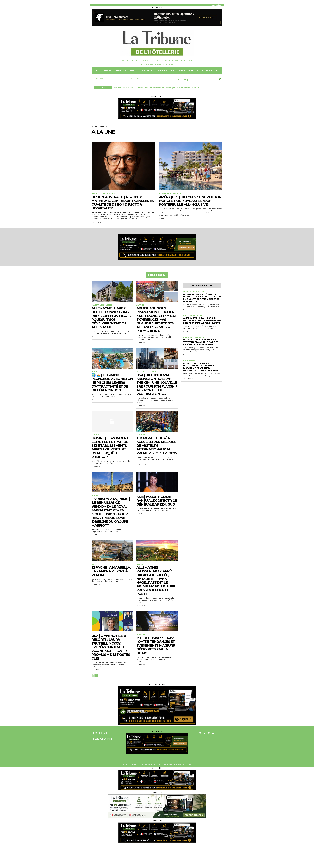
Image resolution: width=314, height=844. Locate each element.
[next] (218, 87)
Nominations (189, 361)
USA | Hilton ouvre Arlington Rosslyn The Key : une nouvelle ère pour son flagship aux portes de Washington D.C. (156, 384)
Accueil (95, 126)
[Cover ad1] (157, 724)
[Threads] (187, 80)
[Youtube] (185, 80)
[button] (208, 79)
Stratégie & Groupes (170, 193)
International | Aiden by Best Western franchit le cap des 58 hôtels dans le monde (200, 342)
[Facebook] (178, 80)
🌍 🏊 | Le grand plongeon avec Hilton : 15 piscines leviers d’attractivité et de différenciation (112, 382)
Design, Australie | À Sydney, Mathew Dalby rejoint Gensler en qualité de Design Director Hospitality (123, 202)
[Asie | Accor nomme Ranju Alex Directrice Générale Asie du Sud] (157, 482)
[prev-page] (93, 675)
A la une (140, 305)
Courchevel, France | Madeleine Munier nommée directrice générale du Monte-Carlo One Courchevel (201, 367)
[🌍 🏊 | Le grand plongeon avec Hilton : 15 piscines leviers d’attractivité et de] (112, 358)
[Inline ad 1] (157, 818)
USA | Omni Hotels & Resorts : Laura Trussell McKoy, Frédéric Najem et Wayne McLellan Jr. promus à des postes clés (111, 647)
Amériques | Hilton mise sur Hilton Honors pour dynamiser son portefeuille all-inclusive (190, 201)
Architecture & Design (103, 193)
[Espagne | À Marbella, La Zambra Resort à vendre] (112, 550)
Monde (95, 372)
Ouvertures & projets (102, 305)
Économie (140, 435)
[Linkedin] (204, 733)
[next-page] (96, 675)
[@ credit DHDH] (157, 26)
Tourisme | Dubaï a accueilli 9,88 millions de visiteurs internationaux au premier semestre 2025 (156, 445)
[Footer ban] (157, 743)
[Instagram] (181, 80)
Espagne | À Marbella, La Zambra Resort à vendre (111, 571)
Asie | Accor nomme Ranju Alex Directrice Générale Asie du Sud (156, 500)
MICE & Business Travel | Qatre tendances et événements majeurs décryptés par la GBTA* (156, 645)
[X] (183, 80)
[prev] (214, 87)
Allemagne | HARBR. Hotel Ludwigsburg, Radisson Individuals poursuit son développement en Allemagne (111, 317)
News (94, 564)
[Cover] (157, 118)
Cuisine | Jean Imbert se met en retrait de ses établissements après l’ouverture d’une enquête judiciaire (110, 447)
